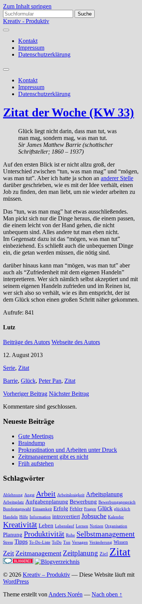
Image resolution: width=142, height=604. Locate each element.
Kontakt (27, 41)
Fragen (90, 509)
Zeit (8, 553)
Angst (29, 495)
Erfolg (60, 508)
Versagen (80, 542)
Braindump (31, 443)
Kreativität (20, 524)
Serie (9, 368)
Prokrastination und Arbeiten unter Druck (67, 450)
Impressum (31, 47)
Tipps (21, 541)
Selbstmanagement (105, 534)
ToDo (57, 542)
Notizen (96, 526)
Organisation (116, 526)
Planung (12, 535)
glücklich (122, 509)
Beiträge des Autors (26, 342)
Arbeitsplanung (104, 494)
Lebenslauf (64, 526)
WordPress (16, 581)
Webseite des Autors (75, 342)
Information (40, 517)
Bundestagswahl (17, 509)
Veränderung (100, 542)
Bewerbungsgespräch (117, 502)
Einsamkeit (42, 509)
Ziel (104, 554)
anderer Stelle (117, 178)
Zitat (23, 368)
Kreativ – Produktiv (46, 574)
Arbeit (46, 493)
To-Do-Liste (39, 542)
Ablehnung (13, 495)
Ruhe (70, 535)
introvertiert (66, 516)
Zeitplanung (80, 553)
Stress (8, 542)
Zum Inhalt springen (27, 6)
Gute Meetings (35, 436)
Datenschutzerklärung (44, 54)
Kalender (116, 517)
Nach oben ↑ (107, 594)
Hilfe (23, 517)
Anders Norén (65, 594)
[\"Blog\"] (57, 561)
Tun (66, 542)
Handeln (10, 517)
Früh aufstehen (36, 463)
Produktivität (44, 534)
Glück (28, 381)
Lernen (82, 526)
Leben (46, 525)
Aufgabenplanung (46, 502)
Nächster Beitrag (69, 393)
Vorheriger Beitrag (25, 393)
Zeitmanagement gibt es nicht (53, 456)
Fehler (76, 508)
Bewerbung (83, 502)
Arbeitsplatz (13, 502)
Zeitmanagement (38, 553)
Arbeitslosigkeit (70, 495)
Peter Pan (50, 381)
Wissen (121, 542)
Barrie (10, 381)
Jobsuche (93, 516)
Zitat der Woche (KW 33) (68, 112)
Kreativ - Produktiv (26, 21)
